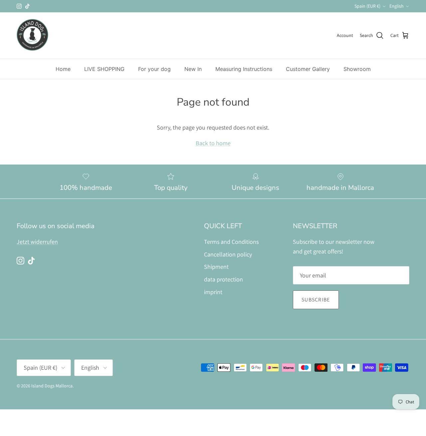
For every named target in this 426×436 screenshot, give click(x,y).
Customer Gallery (308, 69)
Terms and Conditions (231, 241)
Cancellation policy (228, 254)
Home (63, 69)
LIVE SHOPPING (104, 69)
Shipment (216, 266)
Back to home (213, 143)
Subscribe (316, 299)
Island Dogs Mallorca (52, 386)
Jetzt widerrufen (37, 241)
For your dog (154, 69)
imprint (213, 292)
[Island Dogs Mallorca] (32, 35)
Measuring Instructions (243, 69)
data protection (223, 279)
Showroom (357, 69)
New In (193, 69)
